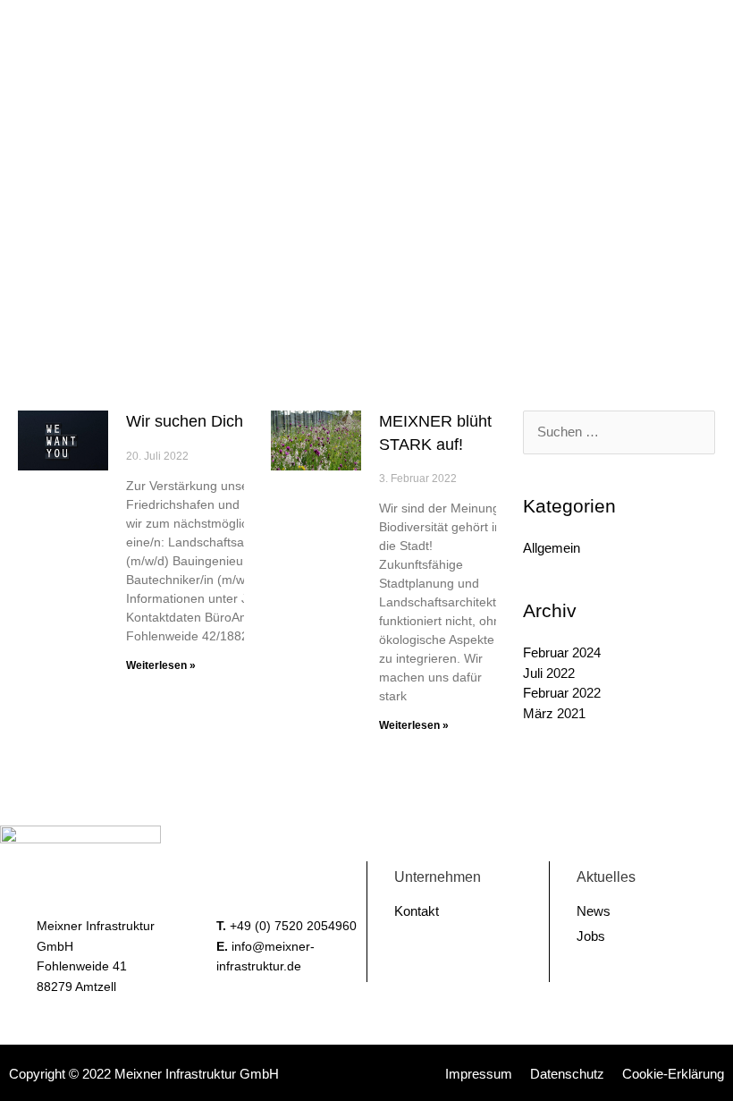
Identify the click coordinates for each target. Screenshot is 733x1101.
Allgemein (551, 547)
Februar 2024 (562, 652)
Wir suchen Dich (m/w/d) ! (218, 421)
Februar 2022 (562, 692)
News (594, 911)
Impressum (478, 1073)
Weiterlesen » (161, 665)
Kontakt (416, 911)
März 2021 (554, 713)
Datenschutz (567, 1073)
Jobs (591, 936)
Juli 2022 (549, 673)
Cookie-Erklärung (673, 1073)
